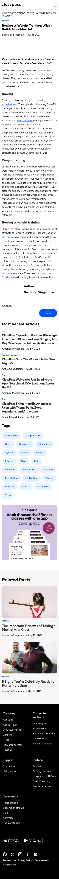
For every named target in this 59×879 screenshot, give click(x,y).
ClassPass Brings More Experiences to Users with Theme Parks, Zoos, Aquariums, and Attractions (26, 407)
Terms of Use (9, 860)
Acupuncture (33, 436)
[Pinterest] (28, 854)
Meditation (11, 478)
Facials (40, 453)
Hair (36, 461)
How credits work (12, 745)
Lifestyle (15, 355)
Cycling (9, 453)
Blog (5, 813)
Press (4, 331)
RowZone (7, 277)
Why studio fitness (13, 730)
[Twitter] (12, 854)
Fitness (5, 21)
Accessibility (9, 865)
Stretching (43, 487)
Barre (8, 444)
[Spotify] (36, 854)
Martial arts (28, 470)
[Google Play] (32, 841)
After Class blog (42, 781)
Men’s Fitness (24, 120)
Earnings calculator (43, 771)
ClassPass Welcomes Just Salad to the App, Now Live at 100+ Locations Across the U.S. (28, 383)
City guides (44, 444)
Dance (24, 453)
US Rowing (8, 237)
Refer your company (44, 733)
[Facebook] (5, 854)
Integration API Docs (44, 776)
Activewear (11, 436)
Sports (26, 487)
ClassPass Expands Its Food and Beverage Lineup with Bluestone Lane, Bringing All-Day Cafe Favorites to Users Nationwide (29, 339)
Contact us (9, 766)
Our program (40, 723)
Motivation (31, 478)
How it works (40, 728)
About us (8, 720)
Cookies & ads (42, 860)
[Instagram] (20, 854)
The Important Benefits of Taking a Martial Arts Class (29, 628)
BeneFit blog (40, 739)
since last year (9, 104)
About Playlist (10, 725)
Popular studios (11, 823)
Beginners (25, 444)
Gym (23, 461)
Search (7, 306)
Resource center (42, 744)
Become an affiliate (13, 808)
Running (9, 487)
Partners (37, 766)
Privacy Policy (25, 860)
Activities (8, 818)
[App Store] (11, 841)
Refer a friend (10, 803)
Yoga (8, 495)
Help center (9, 771)
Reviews (7, 750)
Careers (7, 735)
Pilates (49, 478)
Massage (48, 470)
